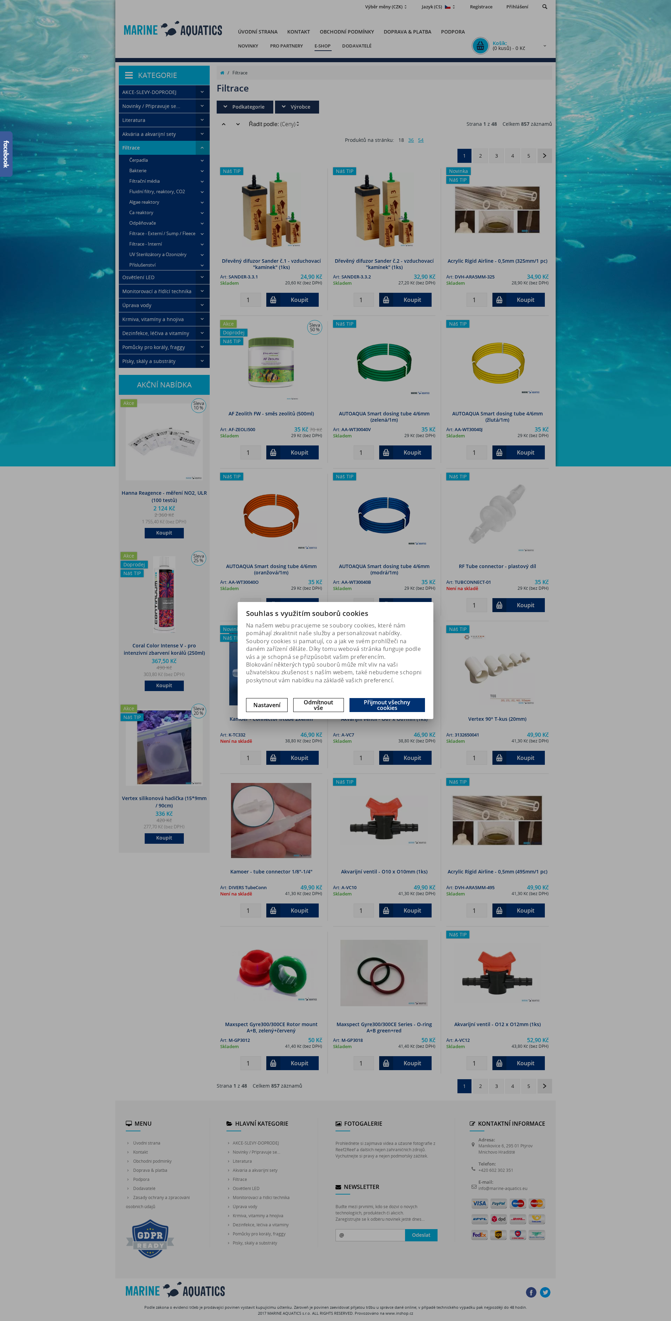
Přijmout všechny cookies (387, 705)
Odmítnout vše (318, 705)
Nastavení (266, 705)
